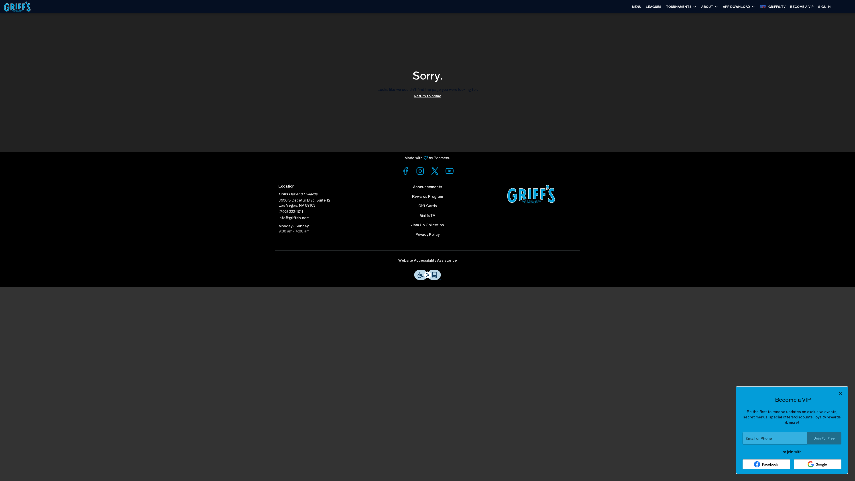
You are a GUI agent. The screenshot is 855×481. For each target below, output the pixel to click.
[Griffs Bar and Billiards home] (24, 6)
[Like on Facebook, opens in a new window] (405, 171)
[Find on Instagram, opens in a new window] (420, 171)
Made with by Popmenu (226, 157)
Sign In (824, 6)
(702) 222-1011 (291, 211)
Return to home (427, 95)
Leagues (654, 6)
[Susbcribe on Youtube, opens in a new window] (450, 171)
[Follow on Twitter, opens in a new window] (435, 171)
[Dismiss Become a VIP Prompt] (840, 393)
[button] (681, 6)
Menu (636, 6)
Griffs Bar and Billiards (531, 194)
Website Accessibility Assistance (427, 260)
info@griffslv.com (294, 217)
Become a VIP (802, 6)
